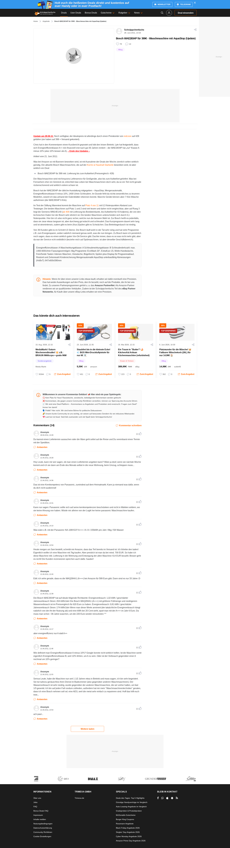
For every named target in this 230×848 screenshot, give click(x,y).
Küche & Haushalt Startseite (100, 165)
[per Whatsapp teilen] (162, 798)
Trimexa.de (79, 798)
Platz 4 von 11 (92, 205)
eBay (137, 367)
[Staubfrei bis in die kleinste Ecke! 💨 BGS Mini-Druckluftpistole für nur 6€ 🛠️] (94, 332)
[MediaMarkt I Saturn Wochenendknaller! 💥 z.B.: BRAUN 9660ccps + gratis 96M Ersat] (53, 332)
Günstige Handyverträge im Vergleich (131, 802)
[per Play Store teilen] (172, 798)
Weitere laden (87, 729)
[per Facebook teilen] (158, 798)
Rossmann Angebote (125, 824)
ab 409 (66, 212)
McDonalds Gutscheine (125, 815)
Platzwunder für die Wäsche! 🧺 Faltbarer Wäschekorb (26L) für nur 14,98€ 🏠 (175, 352)
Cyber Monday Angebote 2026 (129, 836)
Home (35, 21)
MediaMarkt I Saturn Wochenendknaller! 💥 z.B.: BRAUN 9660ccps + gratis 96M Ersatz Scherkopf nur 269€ (51, 353)
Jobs (35, 802)
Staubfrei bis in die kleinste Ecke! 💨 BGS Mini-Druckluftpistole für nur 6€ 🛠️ (93, 352)
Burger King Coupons (125, 819)
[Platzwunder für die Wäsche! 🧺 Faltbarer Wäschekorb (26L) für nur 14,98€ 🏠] (176, 332)
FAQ (35, 806)
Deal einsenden (186, 13)
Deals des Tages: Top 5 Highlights (130, 798)
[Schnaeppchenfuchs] (45, 13)
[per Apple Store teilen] (167, 798)
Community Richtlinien (42, 832)
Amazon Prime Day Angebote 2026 (130, 841)
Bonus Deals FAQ (40, 811)
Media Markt (41, 367)
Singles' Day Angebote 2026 (128, 832)
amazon (93, 367)
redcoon (128, 136)
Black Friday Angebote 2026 (128, 828)
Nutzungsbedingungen (42, 824)
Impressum (38, 815)
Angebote (46, 21)
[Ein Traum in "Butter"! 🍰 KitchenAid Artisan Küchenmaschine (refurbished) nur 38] (135, 332)
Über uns (37, 798)
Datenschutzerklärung (42, 828)
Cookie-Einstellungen (42, 836)
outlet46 (177, 367)
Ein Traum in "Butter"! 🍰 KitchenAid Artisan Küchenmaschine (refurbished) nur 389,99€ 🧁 (133, 353)
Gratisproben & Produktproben (129, 811)
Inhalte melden (39, 819)
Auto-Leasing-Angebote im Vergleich (131, 806)
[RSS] (177, 798)
